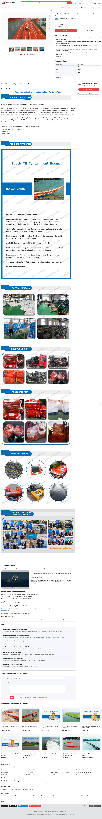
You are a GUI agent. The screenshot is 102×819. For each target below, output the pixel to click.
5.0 (84, 85)
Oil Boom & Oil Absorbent (42, 10)
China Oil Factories (6, 795)
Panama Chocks (5, 610)
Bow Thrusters (12, 609)
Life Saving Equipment (6, 774)
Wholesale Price (59, 810)
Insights (80, 810)
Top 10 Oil (4, 799)
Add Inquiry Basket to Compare (27, 54)
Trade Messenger (23, 805)
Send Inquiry (66, 30)
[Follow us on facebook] (90, 805)
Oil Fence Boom (89, 795)
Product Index (74, 810)
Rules (100, 7)
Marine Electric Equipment (56, 774)
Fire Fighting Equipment (31, 774)
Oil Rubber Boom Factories (58, 795)
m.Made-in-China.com (54, 811)
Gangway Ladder (56, 609)
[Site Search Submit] (69, 2)
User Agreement (59, 814)
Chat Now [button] (90, 30)
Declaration (65, 814)
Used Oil (15, 795)
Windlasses (19, 609)
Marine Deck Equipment (31, 769)
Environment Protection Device (29, 10)
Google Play (13, 805)
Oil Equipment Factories (25, 795)
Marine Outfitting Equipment (82, 769)
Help (76, 7)
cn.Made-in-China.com (64, 811)
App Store (5, 805)
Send (12, 697)
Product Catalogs (21, 767)
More (2, 801)
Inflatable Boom (80, 795)
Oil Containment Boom (6, 772)
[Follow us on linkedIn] (100, 805)
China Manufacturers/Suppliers (40, 810)
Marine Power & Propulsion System (83, 772)
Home (2, 10)
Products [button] (24, 3)
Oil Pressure (35, 795)
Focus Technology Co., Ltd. (41, 814)
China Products (30, 810)
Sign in (99, 3)
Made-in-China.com (45, 811)
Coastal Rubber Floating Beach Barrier (9, 726)
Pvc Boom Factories (45, 795)
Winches (24, 609)
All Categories (6, 7)
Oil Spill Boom (52, 10)
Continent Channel (67, 810)
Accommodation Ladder (66, 609)
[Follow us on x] (92, 805)
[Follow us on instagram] (94, 805)
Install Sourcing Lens (36, 805)
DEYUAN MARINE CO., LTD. (64, 18)
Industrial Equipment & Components (13, 10)
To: (8, 682)
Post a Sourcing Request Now (40, 697)
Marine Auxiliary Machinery (81, 774)
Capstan (29, 609)
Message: (7, 686)
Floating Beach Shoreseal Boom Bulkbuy (25, 799)
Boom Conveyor (70, 795)
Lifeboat (33, 609)
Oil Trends (12, 799)
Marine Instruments (5, 769)
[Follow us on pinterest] (98, 805)
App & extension (83, 7)
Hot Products (22, 810)
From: (8, 678)
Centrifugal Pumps (48, 609)
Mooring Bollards (39, 609)
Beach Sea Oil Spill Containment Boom (30, 726)
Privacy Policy (72, 814)
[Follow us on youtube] (96, 805)
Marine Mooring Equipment (57, 769)
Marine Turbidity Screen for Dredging (50, 753)
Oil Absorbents (29, 772)
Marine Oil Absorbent (15, 789)
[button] (65, 2)
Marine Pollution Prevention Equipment (59, 772)
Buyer (69, 7)
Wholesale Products (51, 810)
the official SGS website (34, 568)
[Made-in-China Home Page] (9, 2)
